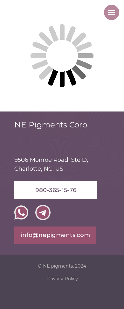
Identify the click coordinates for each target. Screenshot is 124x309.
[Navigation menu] (111, 12)
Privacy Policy (62, 279)
